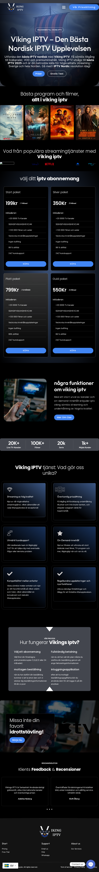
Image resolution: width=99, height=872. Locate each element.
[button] (64, 7)
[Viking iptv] (15, 7)
